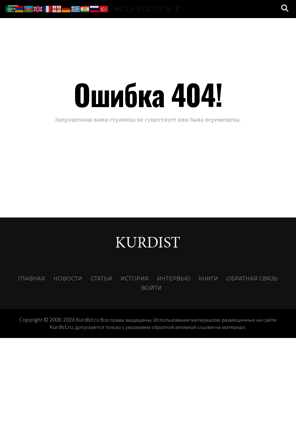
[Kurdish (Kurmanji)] (85, 8)
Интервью (173, 278)
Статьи (101, 278)
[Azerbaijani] (29, 8)
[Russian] (94, 8)
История (135, 278)
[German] (66, 8)
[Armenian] (19, 8)
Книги (208, 278)
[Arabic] (10, 8)
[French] (47, 8)
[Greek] (75, 8)
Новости (67, 278)
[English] (38, 8)
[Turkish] (104, 8)
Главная (31, 278)
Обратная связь (252, 278)
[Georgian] (57, 8)
